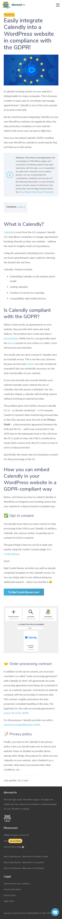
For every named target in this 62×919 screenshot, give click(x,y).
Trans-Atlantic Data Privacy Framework (36, 191)
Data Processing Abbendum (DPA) (22, 724)
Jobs (6, 840)
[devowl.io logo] (14, 5)
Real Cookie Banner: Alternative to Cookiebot (24, 868)
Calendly (8, 232)
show (21, 206)
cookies (31, 364)
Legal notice (9, 900)
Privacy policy (10, 895)
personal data (11, 338)
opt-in (11, 343)
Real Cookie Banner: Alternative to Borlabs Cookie (26, 856)
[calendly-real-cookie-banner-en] (31, 629)
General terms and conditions (17, 883)
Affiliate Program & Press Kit (16, 834)
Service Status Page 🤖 (14, 846)
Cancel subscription (12, 889)
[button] (57, 5)
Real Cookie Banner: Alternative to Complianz (24, 862)
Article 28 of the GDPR (16, 713)
